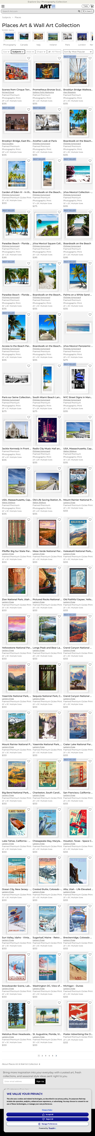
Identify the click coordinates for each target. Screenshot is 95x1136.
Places (18, 17)
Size (5, 52)
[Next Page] (56, 1055)
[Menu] (3, 6)
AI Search (88, 11)
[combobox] (39, 11)
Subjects (6, 17)
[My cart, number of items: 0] (92, 6)
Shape (40, 52)
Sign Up (40, 1081)
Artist (29, 52)
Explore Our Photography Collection (47, 2)
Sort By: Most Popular (74, 52)
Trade (85, 6)
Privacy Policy (47, 1110)
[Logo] (47, 6)
